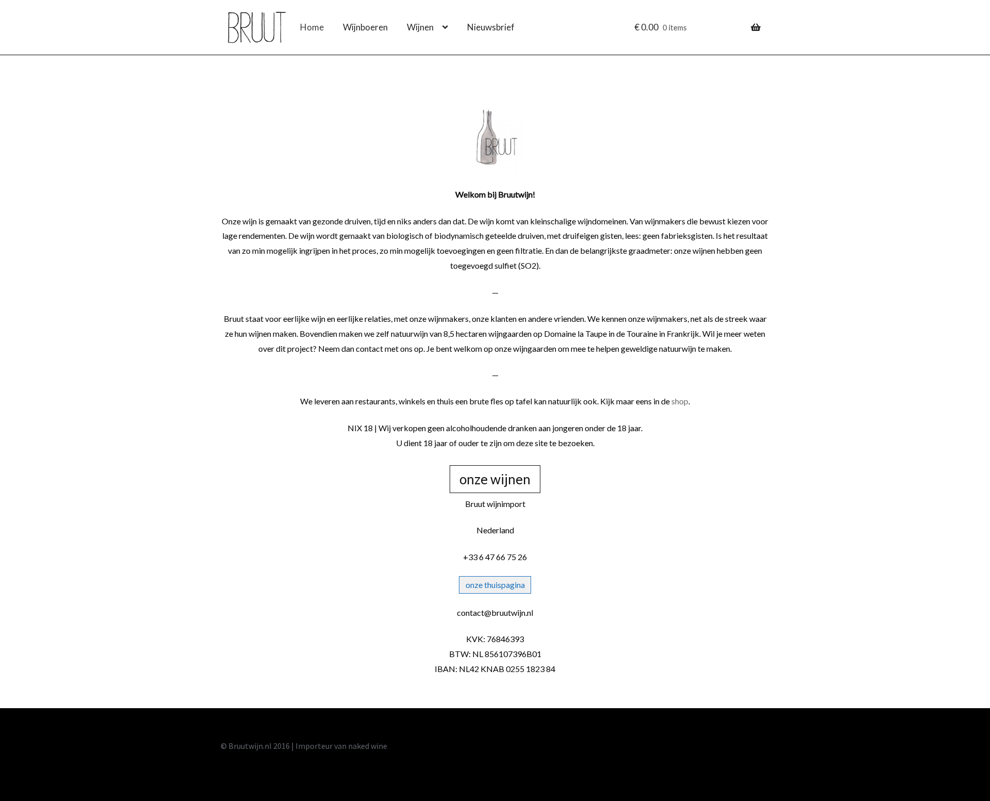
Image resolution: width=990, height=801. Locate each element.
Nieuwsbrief (491, 27)
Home (312, 27)
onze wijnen (495, 479)
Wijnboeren (365, 27)
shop (679, 401)
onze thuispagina (495, 585)
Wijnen (420, 27)
